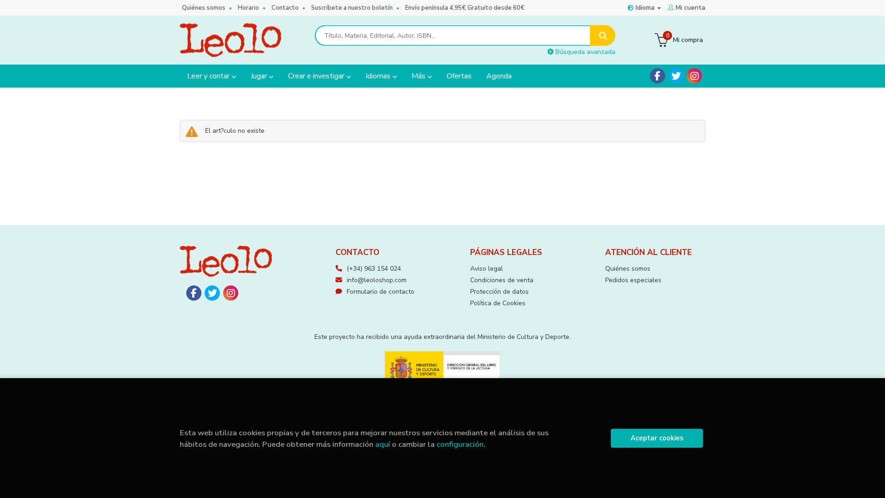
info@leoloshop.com (377, 280)
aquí (382, 444)
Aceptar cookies (657, 438)
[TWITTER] (676, 75)
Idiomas (379, 76)
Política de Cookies (497, 303)
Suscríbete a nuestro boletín (352, 8)
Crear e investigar (317, 76)
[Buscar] (602, 35)
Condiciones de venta (501, 280)
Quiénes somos (203, 8)
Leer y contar (209, 76)
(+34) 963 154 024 (374, 268)
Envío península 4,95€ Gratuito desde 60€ (465, 8)
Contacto (285, 8)
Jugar (260, 76)
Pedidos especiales (633, 280)
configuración (460, 444)
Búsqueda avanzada (584, 51)
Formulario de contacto (380, 291)
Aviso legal (486, 268)
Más (419, 76)
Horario (248, 8)
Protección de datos (499, 291)
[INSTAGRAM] (694, 75)
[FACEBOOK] (657, 75)
